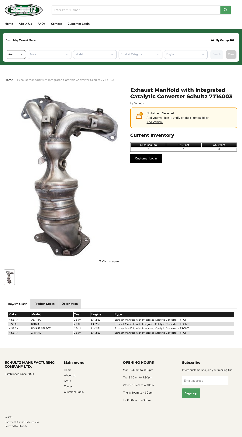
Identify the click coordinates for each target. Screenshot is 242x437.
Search (217, 54)
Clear (231, 54)
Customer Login (78, 24)
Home (9, 24)
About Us (25, 24)
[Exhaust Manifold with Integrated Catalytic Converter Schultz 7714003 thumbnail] (9, 277)
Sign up (191, 393)
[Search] (225, 10)
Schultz (139, 103)
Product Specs (44, 304)
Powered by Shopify (16, 426)
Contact (56, 24)
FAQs (41, 24)
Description (70, 304)
